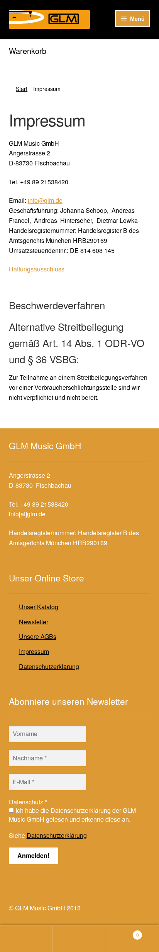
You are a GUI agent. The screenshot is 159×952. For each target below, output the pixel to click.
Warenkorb (122, 932)
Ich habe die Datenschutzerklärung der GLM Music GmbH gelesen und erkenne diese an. (72, 814)
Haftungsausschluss (36, 269)
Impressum (34, 651)
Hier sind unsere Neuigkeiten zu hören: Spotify (72, 45)
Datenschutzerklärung (49, 666)
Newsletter (33, 621)
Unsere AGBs (37, 636)
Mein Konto (26, 939)
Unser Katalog (38, 606)
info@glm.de (45, 200)
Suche (79, 939)
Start (21, 89)
